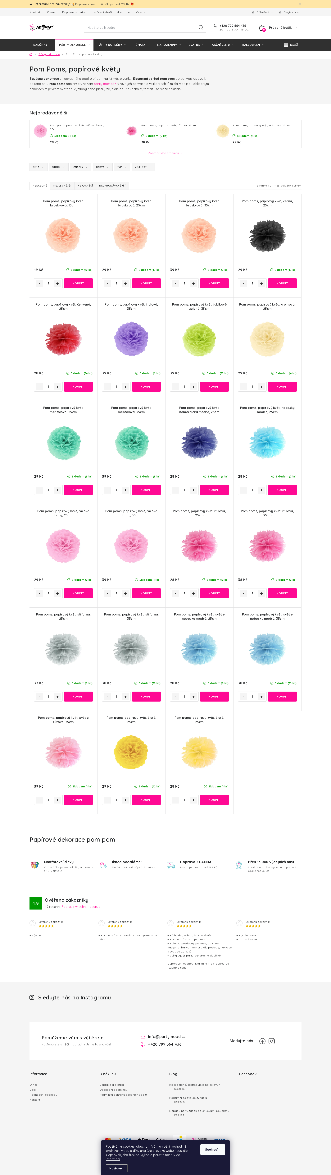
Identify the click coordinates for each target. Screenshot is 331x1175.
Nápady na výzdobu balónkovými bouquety (199, 1111)
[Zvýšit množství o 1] (57, 283)
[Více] (291, 45)
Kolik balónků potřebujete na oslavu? (194, 1084)
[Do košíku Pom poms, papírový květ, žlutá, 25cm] (146, 800)
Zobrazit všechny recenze (80, 907)
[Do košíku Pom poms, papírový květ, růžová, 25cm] (214, 593)
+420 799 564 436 (232, 26)
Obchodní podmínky (113, 1089)
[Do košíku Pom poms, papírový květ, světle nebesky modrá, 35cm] (282, 697)
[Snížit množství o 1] (39, 283)
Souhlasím (212, 1149)
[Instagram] (272, 1041)
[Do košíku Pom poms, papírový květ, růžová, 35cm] (282, 593)
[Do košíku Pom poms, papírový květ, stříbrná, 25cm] (78, 697)
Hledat (201, 28)
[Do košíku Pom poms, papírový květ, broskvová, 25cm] (146, 283)
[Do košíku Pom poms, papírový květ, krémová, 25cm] (282, 387)
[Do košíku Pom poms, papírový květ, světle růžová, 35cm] (78, 800)
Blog (32, 1089)
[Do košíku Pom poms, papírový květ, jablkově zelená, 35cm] (214, 387)
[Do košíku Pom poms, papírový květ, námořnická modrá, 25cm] (214, 490)
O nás (51, 12)
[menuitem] (42, 45)
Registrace (291, 12)
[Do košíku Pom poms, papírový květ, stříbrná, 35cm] (146, 697)
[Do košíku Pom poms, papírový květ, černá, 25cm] (282, 283)
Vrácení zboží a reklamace (112, 12)
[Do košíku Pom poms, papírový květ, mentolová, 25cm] (78, 490)
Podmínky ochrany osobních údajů (123, 1094)
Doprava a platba (74, 12)
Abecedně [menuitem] (40, 185)
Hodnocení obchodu (43, 1094)
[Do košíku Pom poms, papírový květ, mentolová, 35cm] (146, 490)
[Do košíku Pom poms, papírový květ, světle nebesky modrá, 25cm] (214, 697)
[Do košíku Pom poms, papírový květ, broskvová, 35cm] (214, 283)
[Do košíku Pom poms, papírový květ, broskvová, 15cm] (78, 283)
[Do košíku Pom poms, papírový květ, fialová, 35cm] (146, 387)
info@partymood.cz (167, 1036)
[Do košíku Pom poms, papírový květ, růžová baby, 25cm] (78, 593)
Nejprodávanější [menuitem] (112, 185)
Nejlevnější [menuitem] (62, 185)
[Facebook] (262, 1041)
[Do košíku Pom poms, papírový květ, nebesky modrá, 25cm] (282, 490)
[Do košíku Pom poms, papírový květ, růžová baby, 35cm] (146, 593)
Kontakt (34, 12)
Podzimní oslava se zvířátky (188, 1097)
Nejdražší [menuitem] (85, 185)
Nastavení (116, 1168)
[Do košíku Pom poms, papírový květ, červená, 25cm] (78, 387)
